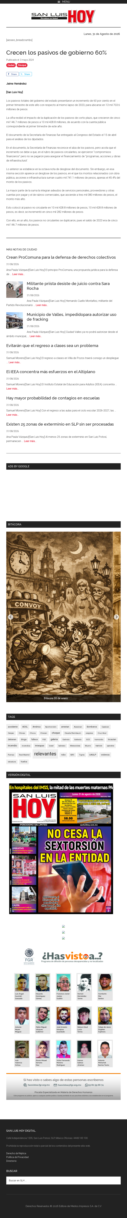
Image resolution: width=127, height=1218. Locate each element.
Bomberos (92, 727)
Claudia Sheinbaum (73, 733)
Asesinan (78, 727)
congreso (89, 733)
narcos (99, 745)
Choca (33, 733)
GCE (88, 739)
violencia (105, 754)
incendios (26, 746)
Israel (51, 746)
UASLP (92, 754)
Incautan (112, 739)
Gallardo (77, 739)
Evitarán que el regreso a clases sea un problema (52, 345)
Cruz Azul (102, 733)
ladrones (61, 746)
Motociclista (75, 746)
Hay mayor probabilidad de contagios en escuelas (53, 398)
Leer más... (18, 274)
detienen (12, 739)
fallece (34, 739)
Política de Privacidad (17, 1157)
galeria (54, 739)
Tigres (82, 755)
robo (63, 755)
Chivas (22, 733)
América (37, 727)
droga (23, 739)
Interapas (39, 745)
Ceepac (11, 733)
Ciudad (11, 65)
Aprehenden (50, 727)
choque (56, 732)
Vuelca (24, 762)
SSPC (72, 755)
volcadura (12, 762)
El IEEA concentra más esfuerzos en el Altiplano (50, 371)
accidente (13, 726)
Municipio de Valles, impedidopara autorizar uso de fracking (71, 317)
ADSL (25, 727)
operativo (110, 746)
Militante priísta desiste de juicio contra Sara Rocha (68, 286)
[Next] (116, 617)
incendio (12, 745)
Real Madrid (24, 755)
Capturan (105, 727)
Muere (88, 746)
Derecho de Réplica (16, 1153)
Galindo (66, 739)
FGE (44, 739)
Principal (22, 65)
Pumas (11, 755)
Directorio (11, 1161)
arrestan (65, 727)
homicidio (99, 739)
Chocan (43, 733)
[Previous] (10, 617)
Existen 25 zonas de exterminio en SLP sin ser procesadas (60, 424)
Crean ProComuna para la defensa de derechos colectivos (61, 257)
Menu (66, 1)
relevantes (45, 754)
